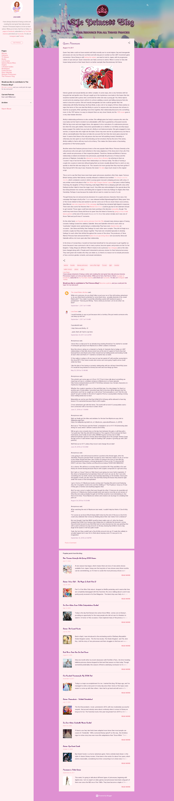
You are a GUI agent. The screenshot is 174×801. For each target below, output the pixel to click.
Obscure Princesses (9, 74)
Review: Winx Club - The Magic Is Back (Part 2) (79, 581)
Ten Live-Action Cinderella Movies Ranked (77, 722)
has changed (112, 248)
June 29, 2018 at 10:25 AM (79, 447)
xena (82, 269)
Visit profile (17, 42)
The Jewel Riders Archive (79, 292)
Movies (4, 53)
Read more (126, 575)
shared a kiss (115, 226)
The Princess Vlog (8, 76)
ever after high (95, 265)
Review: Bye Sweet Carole (71, 746)
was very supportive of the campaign (84, 204)
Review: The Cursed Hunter (72, 628)
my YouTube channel (86, 278)
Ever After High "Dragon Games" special (100, 182)
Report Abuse (6, 109)
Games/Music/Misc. (9, 63)
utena (76, 269)
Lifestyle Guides (7, 67)
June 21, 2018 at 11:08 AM (79, 409)
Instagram (121, 278)
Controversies (7, 71)
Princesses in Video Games (72, 770)
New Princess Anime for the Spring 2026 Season (79, 558)
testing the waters (90, 57)
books (72, 265)
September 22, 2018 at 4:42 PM (81, 538)
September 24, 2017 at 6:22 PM (81, 335)
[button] (129, 43)
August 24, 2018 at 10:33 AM (80, 501)
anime (66, 265)
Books (4, 59)
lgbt (110, 265)
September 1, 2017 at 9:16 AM (81, 319)
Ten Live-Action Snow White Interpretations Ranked (80, 605)
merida (116, 265)
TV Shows (5, 57)
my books (106, 278)
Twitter (65, 279)
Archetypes (6, 69)
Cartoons (5, 55)
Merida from (96, 207)
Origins (4, 65)
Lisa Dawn (74, 311)
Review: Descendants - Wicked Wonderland (78, 699)
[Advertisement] (142, 69)
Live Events (6, 61)
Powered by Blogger (105, 796)
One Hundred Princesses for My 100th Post (77, 675)
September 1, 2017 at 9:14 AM (81, 306)
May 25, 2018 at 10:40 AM (79, 370)
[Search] (147, 5)
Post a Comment (70, 543)
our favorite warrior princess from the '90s (90, 221)
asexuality (115, 209)
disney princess (82, 265)
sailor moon (68, 269)
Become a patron (105, 283)
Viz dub (101, 168)
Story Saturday (7, 72)
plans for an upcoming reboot (100, 236)
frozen (104, 265)
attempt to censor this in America (97, 158)
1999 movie (121, 112)
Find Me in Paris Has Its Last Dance (75, 652)
